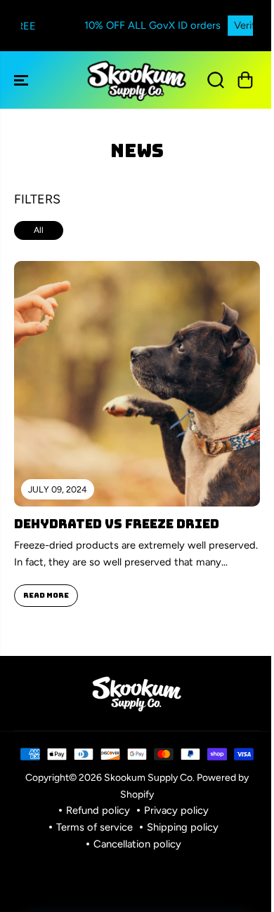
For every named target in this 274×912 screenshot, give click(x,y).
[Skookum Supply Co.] (137, 80)
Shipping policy (182, 827)
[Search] (215, 80)
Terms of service (94, 827)
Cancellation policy (137, 844)
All (39, 230)
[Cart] (245, 80)
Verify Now (223, 25)
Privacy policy (176, 810)
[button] (22, 80)
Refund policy (98, 810)
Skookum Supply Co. (149, 777)
